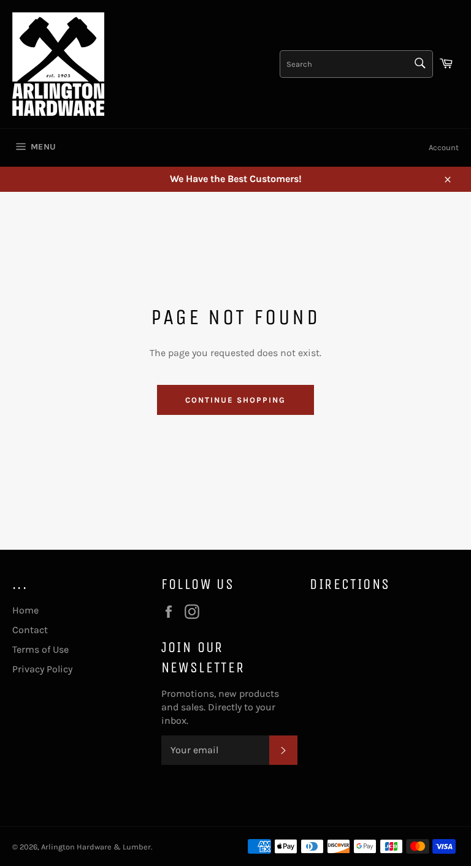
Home (25, 610)
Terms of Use (40, 649)
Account (444, 147)
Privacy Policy (42, 669)
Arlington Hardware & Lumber (96, 846)
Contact (30, 630)
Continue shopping (235, 400)
